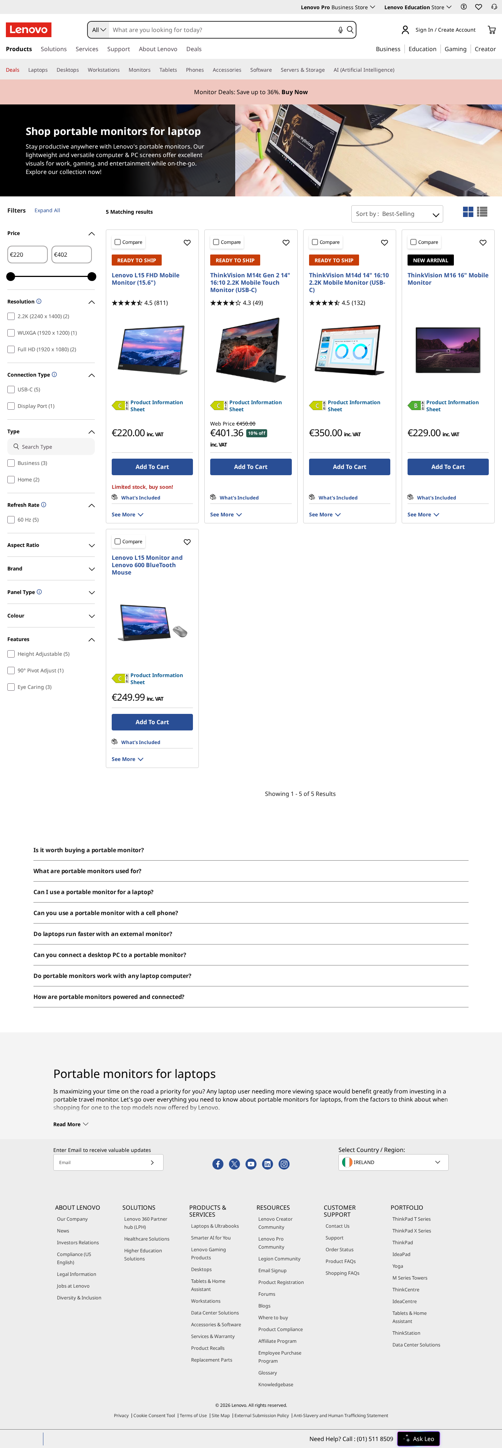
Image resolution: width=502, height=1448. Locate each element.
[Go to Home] (28, 29)
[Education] (439, 48)
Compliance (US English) (74, 1258)
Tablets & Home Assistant (208, 1285)
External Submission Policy (261, 1415)
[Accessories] (244, 70)
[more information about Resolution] (38, 302)
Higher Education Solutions (143, 1254)
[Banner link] (251, 91)
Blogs (264, 1305)
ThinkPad (402, 1242)
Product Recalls (208, 1348)
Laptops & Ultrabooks (215, 1226)
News (63, 1230)
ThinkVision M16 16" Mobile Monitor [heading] (448, 279)
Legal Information (76, 1274)
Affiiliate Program (277, 1341)
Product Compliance (280, 1329)
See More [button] (123, 514)
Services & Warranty (213, 1336)
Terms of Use (193, 1415)
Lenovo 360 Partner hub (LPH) (145, 1223)
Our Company (72, 1219)
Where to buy (273, 1317)
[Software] (275, 70)
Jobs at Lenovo (73, 1285)
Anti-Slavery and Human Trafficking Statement (341, 1415)
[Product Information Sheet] (120, 408)
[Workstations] (123, 70)
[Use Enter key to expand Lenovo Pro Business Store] (372, 7)
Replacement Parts (211, 1359)
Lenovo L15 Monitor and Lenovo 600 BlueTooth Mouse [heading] (147, 565)
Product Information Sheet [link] (156, 406)
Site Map (221, 1415)
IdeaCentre (404, 1301)
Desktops (201, 1269)
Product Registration (281, 1282)
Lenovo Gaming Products (208, 1253)
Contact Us (337, 1226)
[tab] (468, 212)
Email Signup (272, 1270)
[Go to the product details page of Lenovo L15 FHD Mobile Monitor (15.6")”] (152, 350)
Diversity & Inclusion (79, 1297)
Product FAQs (341, 1261)
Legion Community (279, 1258)
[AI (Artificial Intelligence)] (397, 70)
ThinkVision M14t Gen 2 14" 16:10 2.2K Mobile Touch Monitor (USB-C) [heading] (250, 282)
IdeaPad (401, 1254)
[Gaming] (469, 48)
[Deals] (22, 70)
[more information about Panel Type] (38, 592)
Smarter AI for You (211, 1237)
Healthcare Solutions (146, 1238)
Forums (266, 1294)
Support (335, 1237)
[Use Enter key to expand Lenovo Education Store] (449, 7)
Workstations (205, 1301)
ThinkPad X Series (411, 1230)
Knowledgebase (275, 1384)
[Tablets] (180, 70)
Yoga (397, 1266)
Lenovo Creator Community (275, 1223)
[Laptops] (51, 70)
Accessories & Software (216, 1324)
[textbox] (394, 1162)
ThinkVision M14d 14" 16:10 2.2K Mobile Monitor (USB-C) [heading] (349, 282)
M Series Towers (409, 1277)
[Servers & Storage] (328, 70)
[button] (464, 7)
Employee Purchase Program (279, 1356)
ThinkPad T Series (411, 1219)
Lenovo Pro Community (271, 1242)
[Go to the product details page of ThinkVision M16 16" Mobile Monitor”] (448, 350)
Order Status (340, 1249)
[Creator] (498, 48)
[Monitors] (153, 70)
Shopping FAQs (342, 1273)
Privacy (121, 1415)
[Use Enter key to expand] (480, 30)
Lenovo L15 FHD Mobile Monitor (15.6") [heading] (145, 279)
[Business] (403, 48)
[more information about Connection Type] (53, 375)
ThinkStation (406, 1333)
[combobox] (98, 30)
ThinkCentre (405, 1289)
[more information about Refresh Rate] (42, 505)
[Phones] (207, 70)
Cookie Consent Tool (154, 1415)
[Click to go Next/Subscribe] (152, 1162)
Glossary (267, 1372)
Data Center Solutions (215, 1312)
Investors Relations (78, 1242)
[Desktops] (82, 70)
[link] (494, 9)
